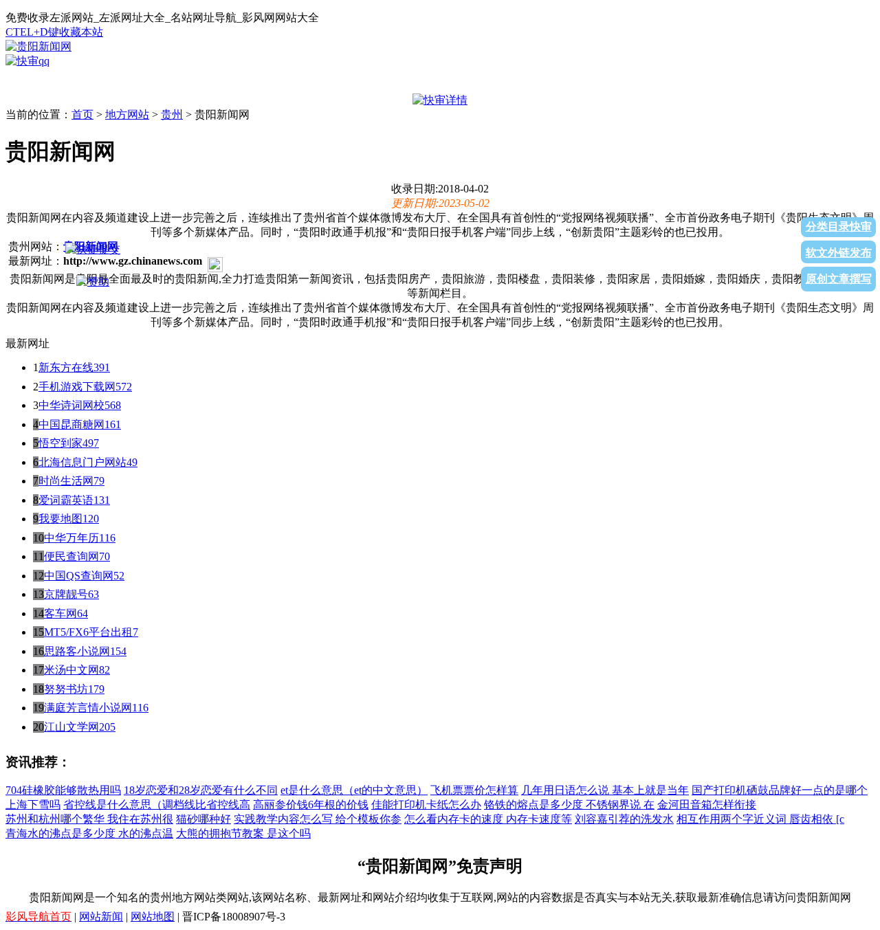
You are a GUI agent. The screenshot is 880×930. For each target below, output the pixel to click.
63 (93, 594)
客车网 (60, 613)
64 (82, 613)
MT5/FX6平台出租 (88, 632)
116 (107, 538)
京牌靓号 (66, 594)
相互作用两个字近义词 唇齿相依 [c (760, 819)
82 (104, 670)
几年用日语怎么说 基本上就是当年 (605, 790)
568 (112, 405)
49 (132, 462)
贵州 (172, 114)
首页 (83, 114)
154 (118, 651)
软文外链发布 (839, 252)
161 (112, 424)
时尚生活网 (66, 481)
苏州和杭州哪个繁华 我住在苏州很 (89, 819)
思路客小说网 (77, 651)
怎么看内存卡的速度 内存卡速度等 (488, 819)
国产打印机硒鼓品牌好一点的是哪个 (780, 790)
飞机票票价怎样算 (474, 790)
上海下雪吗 (33, 804)
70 (104, 556)
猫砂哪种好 (203, 819)
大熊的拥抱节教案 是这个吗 (243, 833)
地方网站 (127, 114)
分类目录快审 (839, 226)
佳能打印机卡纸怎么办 (426, 804)
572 (124, 386)
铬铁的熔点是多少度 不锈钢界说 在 (569, 804)
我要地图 (60, 518)
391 (102, 367)
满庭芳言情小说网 (88, 707)
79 (99, 481)
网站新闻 (101, 916)
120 (90, 518)
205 (107, 727)
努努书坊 (66, 689)
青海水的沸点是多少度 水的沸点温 (89, 833)
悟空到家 (60, 443)
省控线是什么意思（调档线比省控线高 (156, 804)
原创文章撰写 (839, 279)
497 (90, 443)
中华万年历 (71, 538)
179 (96, 689)
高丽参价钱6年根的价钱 (310, 804)
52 (118, 576)
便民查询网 (71, 556)
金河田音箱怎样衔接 (706, 804)
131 (102, 500)
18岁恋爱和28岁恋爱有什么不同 (201, 790)
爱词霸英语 (66, 500)
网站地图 (153, 916)
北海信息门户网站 (82, 462)
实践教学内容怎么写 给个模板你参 (318, 819)
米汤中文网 (71, 670)
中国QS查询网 (78, 576)
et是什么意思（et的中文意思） (354, 790)
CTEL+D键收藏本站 (54, 32)
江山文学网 (71, 727)
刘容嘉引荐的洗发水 (624, 819)
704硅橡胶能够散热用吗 (63, 790)
